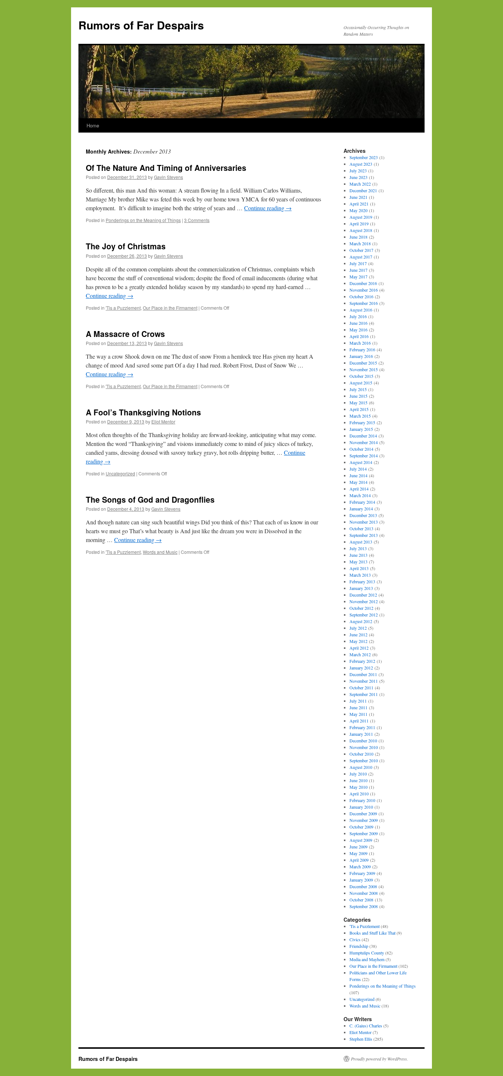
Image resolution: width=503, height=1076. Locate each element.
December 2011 (363, 674)
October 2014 (361, 449)
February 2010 (362, 800)
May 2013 (358, 562)
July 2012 (358, 628)
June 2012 (358, 634)
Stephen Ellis (360, 1039)
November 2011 (363, 681)
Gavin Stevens (168, 177)
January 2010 (361, 807)
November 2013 (363, 522)
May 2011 (358, 714)
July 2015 (358, 389)
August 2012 (360, 621)
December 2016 (363, 283)
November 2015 (363, 369)
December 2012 (363, 595)
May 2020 (358, 210)
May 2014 (358, 482)
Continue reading (268, 208)
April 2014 (359, 489)
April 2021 (359, 204)
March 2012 (360, 654)
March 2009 (360, 866)
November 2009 (363, 820)
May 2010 (358, 787)
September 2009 (363, 833)
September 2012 (363, 615)
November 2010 (363, 747)
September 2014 (363, 455)
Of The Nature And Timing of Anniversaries (166, 167)
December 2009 (363, 813)
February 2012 (362, 661)
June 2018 (358, 237)
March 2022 (360, 184)
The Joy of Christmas (126, 246)
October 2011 (361, 687)
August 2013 (360, 542)
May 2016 (358, 330)
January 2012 (361, 668)
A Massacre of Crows (125, 333)
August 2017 (360, 257)
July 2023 (358, 170)
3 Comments (197, 220)
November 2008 (363, 893)
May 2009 (358, 853)
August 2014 (360, 462)
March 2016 (360, 343)
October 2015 (361, 376)
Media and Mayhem (366, 959)
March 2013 (360, 575)
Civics (354, 939)
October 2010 (361, 754)
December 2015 (363, 363)
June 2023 (358, 177)
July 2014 (358, 469)
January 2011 (361, 734)
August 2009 (360, 840)
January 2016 (361, 356)
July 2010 (358, 774)
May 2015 (358, 402)
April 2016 (359, 336)
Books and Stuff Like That (372, 933)
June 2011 (358, 707)
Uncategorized (120, 473)
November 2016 (363, 290)
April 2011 (359, 721)
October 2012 (361, 608)
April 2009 (359, 860)
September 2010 (363, 760)
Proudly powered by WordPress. (379, 1059)
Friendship (358, 946)
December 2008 (363, 886)
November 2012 (363, 601)
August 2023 (360, 164)
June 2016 (358, 323)
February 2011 (362, 727)
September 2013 (363, 535)
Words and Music (160, 552)
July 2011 (358, 701)
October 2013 (361, 528)
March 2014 (360, 495)
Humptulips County (366, 953)
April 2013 (359, 568)
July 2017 (358, 263)
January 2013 (361, 588)
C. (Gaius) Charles (365, 1025)
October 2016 (361, 296)
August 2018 (360, 230)
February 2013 (362, 581)
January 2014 (361, 508)
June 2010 (358, 780)
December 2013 (363, 515)
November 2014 (363, 442)
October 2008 (361, 900)
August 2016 (360, 310)
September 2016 (363, 303)
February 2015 (362, 422)
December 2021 (363, 190)
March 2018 (360, 243)
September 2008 (363, 906)
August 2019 (360, 217)
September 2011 (363, 694)
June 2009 (358, 847)
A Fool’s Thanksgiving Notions (143, 412)
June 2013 (358, 555)
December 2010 (363, 740)
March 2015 (360, 416)
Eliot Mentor (163, 421)
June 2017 (358, 270)
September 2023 (363, 157)
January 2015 (361, 429)
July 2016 (358, 316)
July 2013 (358, 548)
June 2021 (358, 197)
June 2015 (358, 396)
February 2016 (362, 349)
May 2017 (358, 276)
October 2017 (361, 250)
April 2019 (359, 223)
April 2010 (359, 794)
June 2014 (358, 475)
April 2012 (359, 648)
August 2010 (360, 767)
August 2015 (360, 383)
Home (93, 125)
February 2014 (362, 502)
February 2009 (362, 873)
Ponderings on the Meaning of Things (143, 220)
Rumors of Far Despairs (141, 25)
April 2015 (359, 409)
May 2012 (358, 641)
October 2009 (361, 827)
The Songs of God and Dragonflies (150, 499)
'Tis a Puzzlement (123, 308)
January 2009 (361, 880)
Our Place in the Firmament (170, 308)
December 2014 (363, 436)
